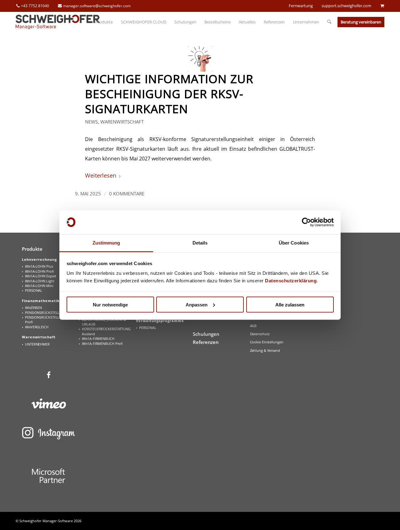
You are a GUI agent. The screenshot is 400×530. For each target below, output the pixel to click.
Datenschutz (260, 333)
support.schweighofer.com (346, 5)
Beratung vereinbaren (361, 22)
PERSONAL (33, 290)
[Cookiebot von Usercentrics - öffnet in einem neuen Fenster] (306, 222)
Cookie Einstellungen (266, 342)
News (91, 122)
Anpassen (197, 304)
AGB (253, 325)
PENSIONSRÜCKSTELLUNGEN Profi (48, 319)
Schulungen (206, 334)
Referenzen (206, 342)
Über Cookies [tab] (294, 242)
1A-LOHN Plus (39, 266)
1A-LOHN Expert (40, 276)
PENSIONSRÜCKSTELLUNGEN (48, 312)
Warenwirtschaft (122, 122)
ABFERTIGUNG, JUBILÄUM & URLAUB (104, 321)
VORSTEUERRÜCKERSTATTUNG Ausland (106, 331)
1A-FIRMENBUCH (98, 338)
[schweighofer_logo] (58, 22)
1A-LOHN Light (39, 281)
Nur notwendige (110, 304)
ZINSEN (33, 307)
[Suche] (327, 22)
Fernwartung (301, 5)
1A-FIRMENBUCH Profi (102, 343)
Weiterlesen (100, 175)
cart (382, 5)
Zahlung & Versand (265, 350)
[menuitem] (104, 22)
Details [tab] (200, 242)
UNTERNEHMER (37, 344)
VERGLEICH (36, 327)
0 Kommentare (126, 193)
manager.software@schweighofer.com (97, 5)
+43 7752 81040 (35, 5)
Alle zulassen (289, 304)
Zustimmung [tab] (106, 242)
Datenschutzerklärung (291, 280)
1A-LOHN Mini (39, 285)
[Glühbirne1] (200, 59)
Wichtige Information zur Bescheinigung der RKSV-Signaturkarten (169, 94)
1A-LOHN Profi (39, 271)
